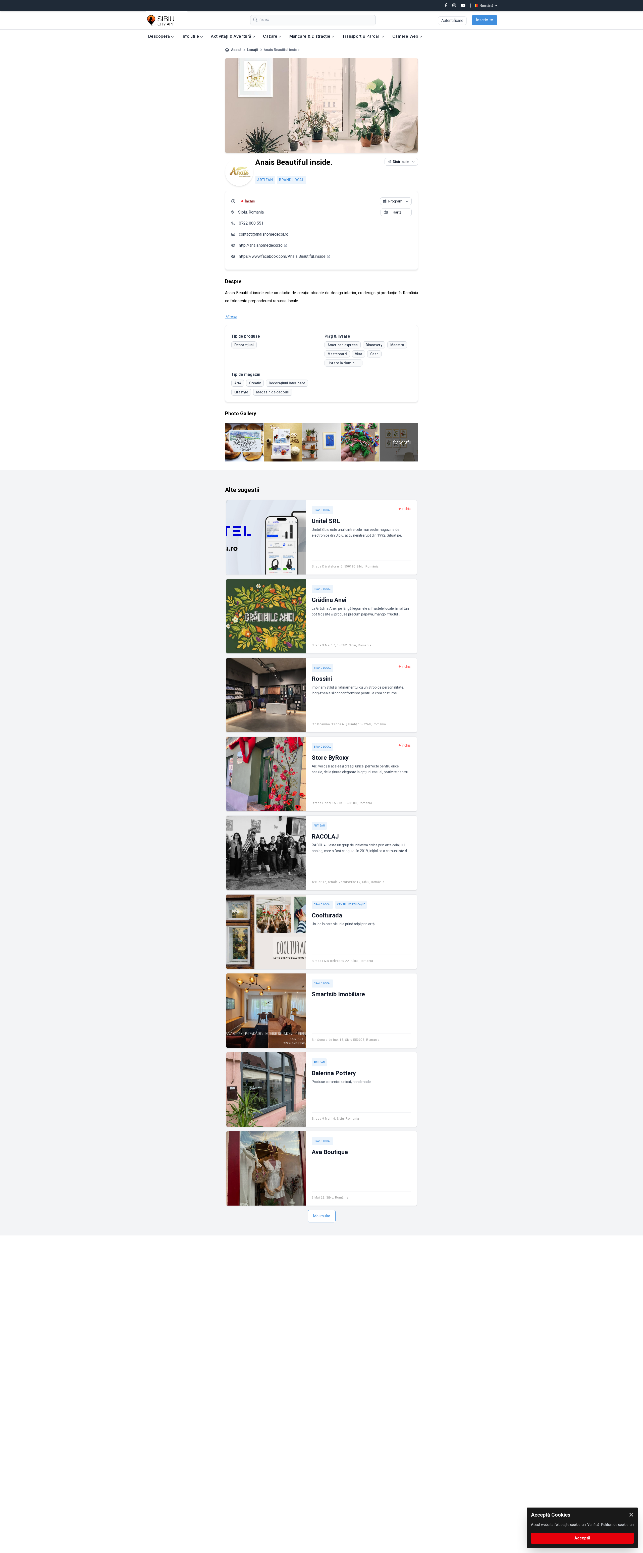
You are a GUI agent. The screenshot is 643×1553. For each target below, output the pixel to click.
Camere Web (405, 36)
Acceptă (582, 1538)
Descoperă (159, 36)
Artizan (265, 180)
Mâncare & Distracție (310, 36)
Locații (252, 50)
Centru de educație (351, 904)
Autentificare (452, 20)
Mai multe (321, 1216)
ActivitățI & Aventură (231, 36)
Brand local (291, 180)
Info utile (191, 36)
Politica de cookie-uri (617, 1525)
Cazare (271, 36)
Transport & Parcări (362, 36)
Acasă (236, 50)
